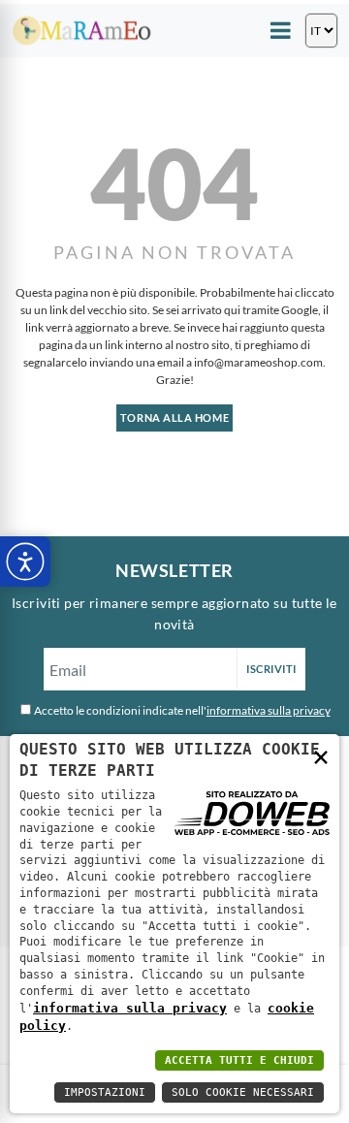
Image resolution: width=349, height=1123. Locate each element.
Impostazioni (104, 1092)
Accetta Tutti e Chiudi (239, 1060)
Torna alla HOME (174, 417)
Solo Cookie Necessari (243, 1092)
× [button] (321, 756)
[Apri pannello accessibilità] (25, 561)
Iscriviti (271, 668)
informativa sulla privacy (268, 710)
